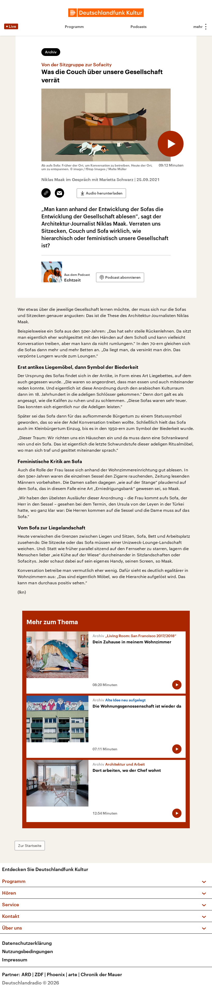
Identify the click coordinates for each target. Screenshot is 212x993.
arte (74, 974)
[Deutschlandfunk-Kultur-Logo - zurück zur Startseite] (106, 12)
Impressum (14, 959)
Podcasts (139, 26)
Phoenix (57, 974)
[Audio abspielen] (171, 144)
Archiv (51, 52)
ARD (27, 974)
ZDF (40, 974)
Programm (74, 26)
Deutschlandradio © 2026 (30, 982)
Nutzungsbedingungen (27, 951)
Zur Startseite (29, 845)
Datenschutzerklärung (27, 943)
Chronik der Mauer (101, 974)
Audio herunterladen (104, 193)
